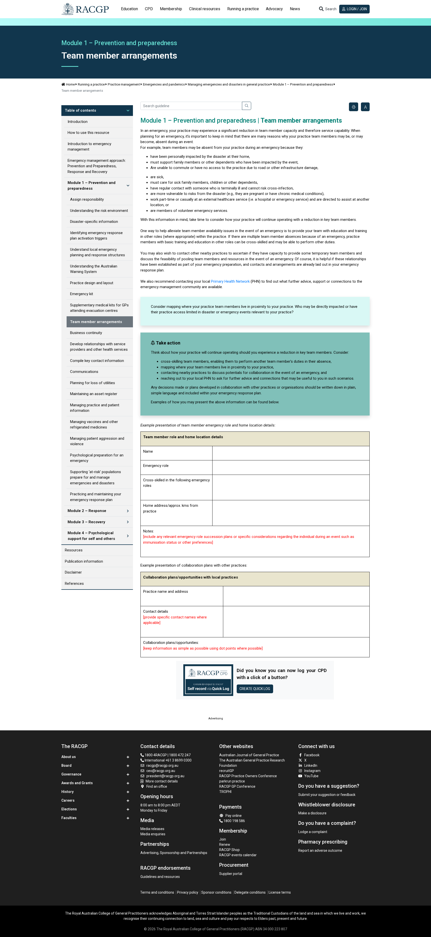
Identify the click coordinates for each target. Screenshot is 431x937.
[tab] (129, 9)
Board (66, 765)
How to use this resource (88, 132)
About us (68, 757)
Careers (68, 800)
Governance (71, 774)
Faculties (69, 818)
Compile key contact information (97, 360)
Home (70, 84)
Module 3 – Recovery (86, 522)
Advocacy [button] (274, 8)
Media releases (152, 829)
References (74, 583)
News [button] (295, 8)
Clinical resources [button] (204, 8)
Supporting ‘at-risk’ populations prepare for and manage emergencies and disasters (95, 477)
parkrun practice (232, 781)
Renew (224, 845)
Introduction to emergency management (89, 147)
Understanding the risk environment (99, 210)
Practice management (124, 84)
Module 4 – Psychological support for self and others (91, 536)
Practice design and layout (91, 283)
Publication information (84, 561)
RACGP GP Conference (237, 786)
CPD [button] (149, 8)
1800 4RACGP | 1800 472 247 (167, 755)
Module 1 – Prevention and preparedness (303, 84)
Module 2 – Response (87, 511)
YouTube (311, 776)
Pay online (233, 816)
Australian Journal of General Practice (249, 755)
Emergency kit (81, 294)
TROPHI (225, 792)
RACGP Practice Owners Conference (248, 776)
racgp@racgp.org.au (162, 765)
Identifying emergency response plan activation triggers (96, 236)
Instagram (312, 771)
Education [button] (129, 8)
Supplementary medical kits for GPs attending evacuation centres (99, 308)
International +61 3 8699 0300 (168, 760)
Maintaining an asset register (93, 394)
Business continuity (86, 333)
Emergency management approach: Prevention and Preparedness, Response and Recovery (97, 166)
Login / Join (356, 9)
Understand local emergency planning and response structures (97, 252)
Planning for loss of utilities (92, 383)
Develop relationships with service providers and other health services (99, 347)
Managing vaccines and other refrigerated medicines (94, 425)
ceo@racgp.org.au (160, 771)
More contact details (162, 781)
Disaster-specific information (94, 221)
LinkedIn (310, 765)
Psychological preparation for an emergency (96, 458)
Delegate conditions (250, 892)
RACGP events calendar (238, 855)
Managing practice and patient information (94, 408)
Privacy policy (187, 892)
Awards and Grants (77, 783)
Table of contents (80, 110)
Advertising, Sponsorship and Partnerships (173, 853)
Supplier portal (230, 874)
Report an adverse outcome (320, 850)
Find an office (156, 786)
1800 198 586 (234, 821)
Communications (84, 371)
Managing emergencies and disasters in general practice (229, 84)
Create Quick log (254, 689)
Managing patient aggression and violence (97, 441)
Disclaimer (73, 572)
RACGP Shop (229, 850)
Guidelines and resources (160, 877)
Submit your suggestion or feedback (326, 795)
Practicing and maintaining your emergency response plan (95, 497)
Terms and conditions (157, 892)
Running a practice (91, 84)
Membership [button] (171, 8)
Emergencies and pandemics (164, 84)
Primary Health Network (230, 281)
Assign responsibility (87, 199)
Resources (74, 550)
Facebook (312, 755)
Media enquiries (152, 834)
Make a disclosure (312, 813)
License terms (280, 892)
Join (222, 839)
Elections (69, 809)
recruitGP (226, 771)
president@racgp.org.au (165, 776)
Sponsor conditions (216, 892)
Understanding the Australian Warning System (93, 269)
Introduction (78, 121)
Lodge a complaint (312, 832)
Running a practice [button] (243, 8)
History (67, 792)
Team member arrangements (96, 322)
